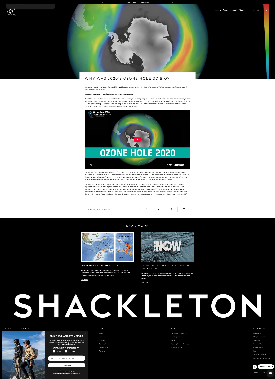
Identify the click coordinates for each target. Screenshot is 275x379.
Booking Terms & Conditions (180, 344)
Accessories (103, 344)
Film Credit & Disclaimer (261, 358)
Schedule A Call (176, 347)
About (241, 10)
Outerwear (102, 337)
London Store (103, 347)
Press (255, 351)
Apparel (218, 10)
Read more (84, 279)
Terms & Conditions (260, 354)
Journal (234, 10)
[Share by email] (184, 209)
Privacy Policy (258, 344)
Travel (225, 10)
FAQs (173, 340)
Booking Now (175, 337)
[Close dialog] (85, 334)
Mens (101, 333)
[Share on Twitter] (158, 209)
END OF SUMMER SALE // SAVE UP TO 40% (137, 2)
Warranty (256, 340)
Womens (102, 340)
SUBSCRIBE (66, 365)
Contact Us (257, 333)
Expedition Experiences (179, 333)
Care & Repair (258, 347)
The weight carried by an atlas (103, 265)
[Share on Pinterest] (171, 209)
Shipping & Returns (260, 337)
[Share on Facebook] (146, 209)
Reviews (102, 351)
